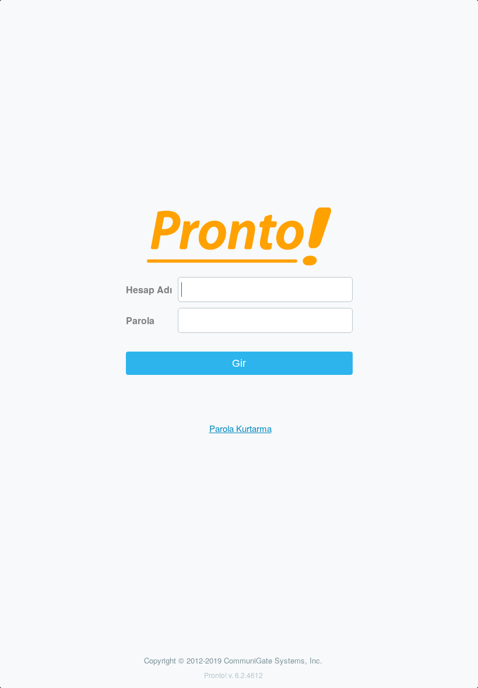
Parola (140, 320)
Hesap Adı (149, 289)
